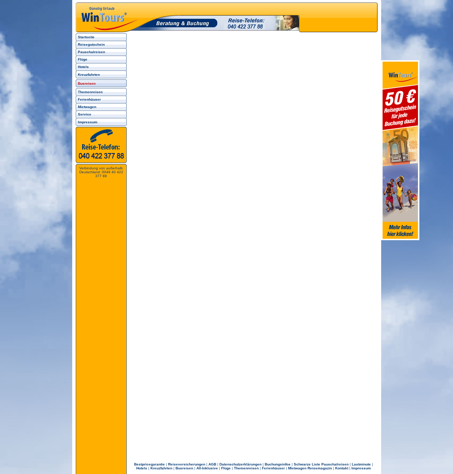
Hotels (83, 67)
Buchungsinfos (278, 464)
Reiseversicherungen (186, 464)
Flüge (82, 59)
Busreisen (184, 468)
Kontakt (341, 468)
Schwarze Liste (307, 464)
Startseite (86, 37)
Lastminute (361, 464)
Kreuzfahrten (89, 75)
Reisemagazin (320, 468)
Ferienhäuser (89, 99)
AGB (212, 464)
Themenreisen (90, 92)
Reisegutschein (91, 44)
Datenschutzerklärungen (240, 464)
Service (84, 114)
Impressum (87, 122)
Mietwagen (87, 107)
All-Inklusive (207, 468)
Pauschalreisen (91, 52)
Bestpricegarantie (149, 464)
